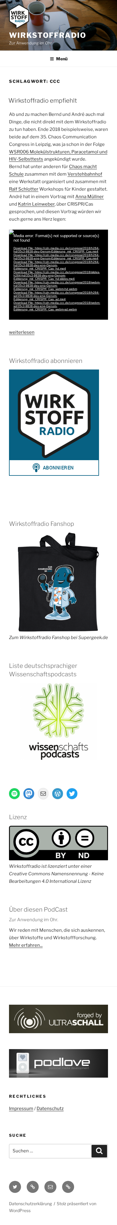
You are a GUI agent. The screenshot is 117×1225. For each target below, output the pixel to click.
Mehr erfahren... (26, 945)
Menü (62, 58)
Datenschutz (50, 1108)
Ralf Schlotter (23, 189)
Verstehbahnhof (85, 174)
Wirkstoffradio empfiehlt (42, 100)
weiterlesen (21, 332)
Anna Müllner (89, 196)
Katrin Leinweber (36, 204)
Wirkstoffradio (47, 35)
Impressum (21, 1108)
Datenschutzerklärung (30, 1203)
